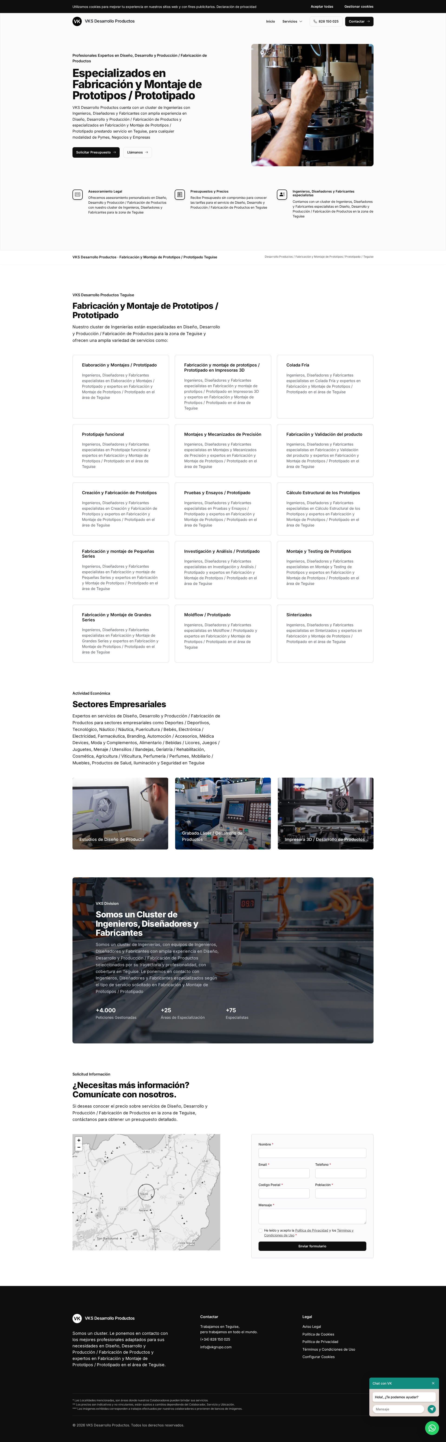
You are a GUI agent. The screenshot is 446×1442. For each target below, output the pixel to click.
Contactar (357, 21)
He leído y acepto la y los (309, 1232)
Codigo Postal (271, 1185)
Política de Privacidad (311, 1230)
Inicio (270, 21)
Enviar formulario (312, 1246)
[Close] (433, 1383)
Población (324, 1185)
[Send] (432, 1409)
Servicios (289, 21)
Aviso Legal (311, 1326)
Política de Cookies (318, 1334)
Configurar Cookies (318, 1357)
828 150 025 (329, 21)
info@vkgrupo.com (216, 1347)
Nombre (266, 1144)
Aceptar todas (322, 6)
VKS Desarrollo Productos (109, 21)
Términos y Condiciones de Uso (328, 1349)
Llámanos (135, 152)
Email (264, 1164)
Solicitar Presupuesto (93, 152)
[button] (146, 1192)
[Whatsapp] (432, 1428)
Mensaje (266, 1205)
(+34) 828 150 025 (215, 1339)
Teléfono (323, 1164)
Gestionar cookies (359, 6)
